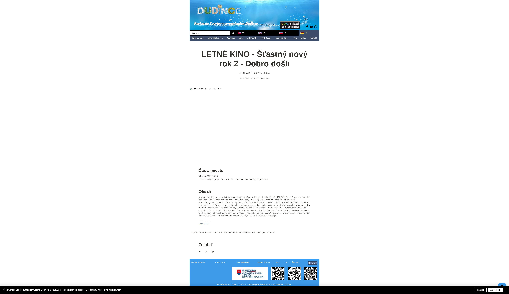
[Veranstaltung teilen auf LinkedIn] (213, 252)
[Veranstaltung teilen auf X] (206, 252)
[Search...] (232, 33)
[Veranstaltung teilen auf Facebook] (200, 252)
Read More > (204, 224)
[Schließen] (505, 290)
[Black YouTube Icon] (311, 26)
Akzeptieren (495, 289)
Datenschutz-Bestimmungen (109, 289)
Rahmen (480, 289)
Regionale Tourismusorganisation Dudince (226, 23)
